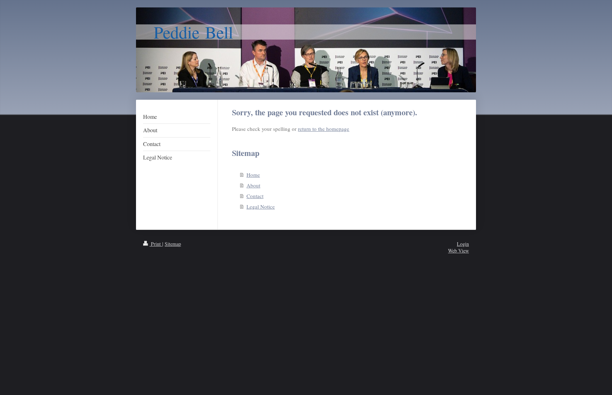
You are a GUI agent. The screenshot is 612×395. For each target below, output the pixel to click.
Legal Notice (260, 206)
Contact (255, 195)
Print (155, 243)
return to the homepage (323, 128)
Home (253, 174)
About (253, 185)
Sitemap (173, 243)
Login (463, 243)
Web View (458, 250)
